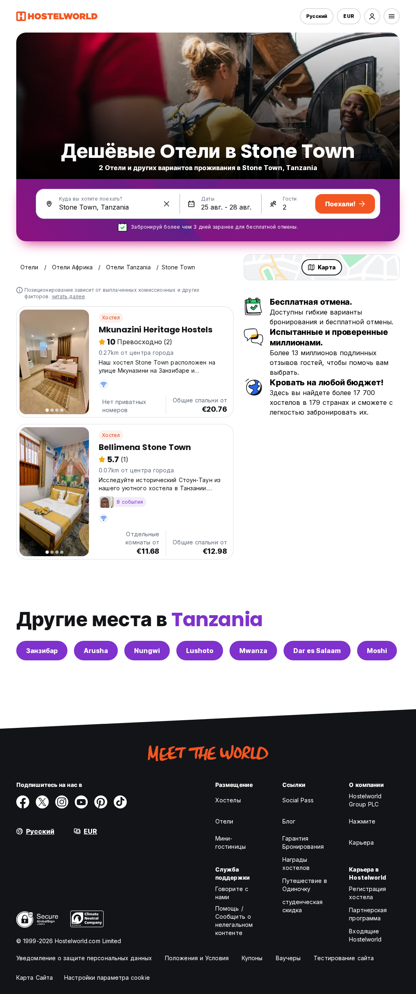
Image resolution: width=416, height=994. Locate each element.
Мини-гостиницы (230, 842)
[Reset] (166, 204)
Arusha (96, 651)
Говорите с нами (231, 892)
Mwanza (253, 651)
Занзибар (42, 651)
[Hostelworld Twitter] (42, 801)
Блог (288, 821)
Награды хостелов (296, 863)
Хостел (111, 318)
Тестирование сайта (344, 958)
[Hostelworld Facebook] (22, 801)
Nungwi (147, 651)
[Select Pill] (372, 16)
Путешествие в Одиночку (304, 884)
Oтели (224, 821)
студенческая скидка (302, 905)
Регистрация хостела (367, 892)
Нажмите (362, 821)
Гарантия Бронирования (303, 842)
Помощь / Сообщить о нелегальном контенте (234, 920)
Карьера (361, 842)
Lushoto (199, 651)
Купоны (252, 958)
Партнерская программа (368, 914)
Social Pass (298, 800)
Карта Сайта (34, 977)
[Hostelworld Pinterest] (100, 801)
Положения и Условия (197, 958)
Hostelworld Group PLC (365, 800)
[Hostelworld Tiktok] (120, 801)
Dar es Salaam (317, 651)
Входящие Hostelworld (365, 935)
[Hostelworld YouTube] (81, 801)
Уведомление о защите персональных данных (84, 958)
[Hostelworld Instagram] (61, 801)
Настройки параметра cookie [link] (107, 977)
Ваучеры (288, 958)
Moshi (377, 651)
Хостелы (228, 800)
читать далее (68, 296)
